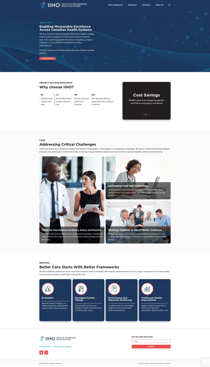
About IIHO (45, 23)
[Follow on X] (46, 352)
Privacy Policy (45, 346)
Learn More (47, 58)
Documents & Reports (62, 346)
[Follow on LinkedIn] (41, 352)
